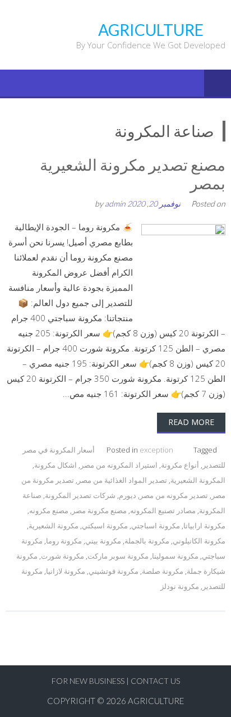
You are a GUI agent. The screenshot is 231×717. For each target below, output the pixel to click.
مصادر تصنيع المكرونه (163, 510)
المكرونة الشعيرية (197, 480)
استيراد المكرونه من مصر (119, 465)
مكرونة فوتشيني (113, 571)
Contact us (155, 681)
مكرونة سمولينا (175, 556)
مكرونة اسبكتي (105, 525)
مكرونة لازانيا (65, 571)
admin (115, 203)
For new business (89, 681)
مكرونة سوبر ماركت (118, 556)
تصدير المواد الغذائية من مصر (122, 480)
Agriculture (156, 701)
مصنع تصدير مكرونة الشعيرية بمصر (132, 174)
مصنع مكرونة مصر (99, 510)
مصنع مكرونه (48, 510)
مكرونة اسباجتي (155, 525)
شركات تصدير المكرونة (80, 495)
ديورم (127, 495)
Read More (191, 422)
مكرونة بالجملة (146, 541)
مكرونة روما (64, 541)
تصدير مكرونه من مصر (174, 495)
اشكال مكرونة (55, 465)
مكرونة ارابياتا (204, 525)
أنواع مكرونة (180, 465)
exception (156, 450)
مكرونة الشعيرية (53, 525)
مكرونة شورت (62, 556)
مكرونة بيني (103, 541)
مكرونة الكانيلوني (199, 541)
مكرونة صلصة (162, 571)
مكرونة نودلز (179, 586)
